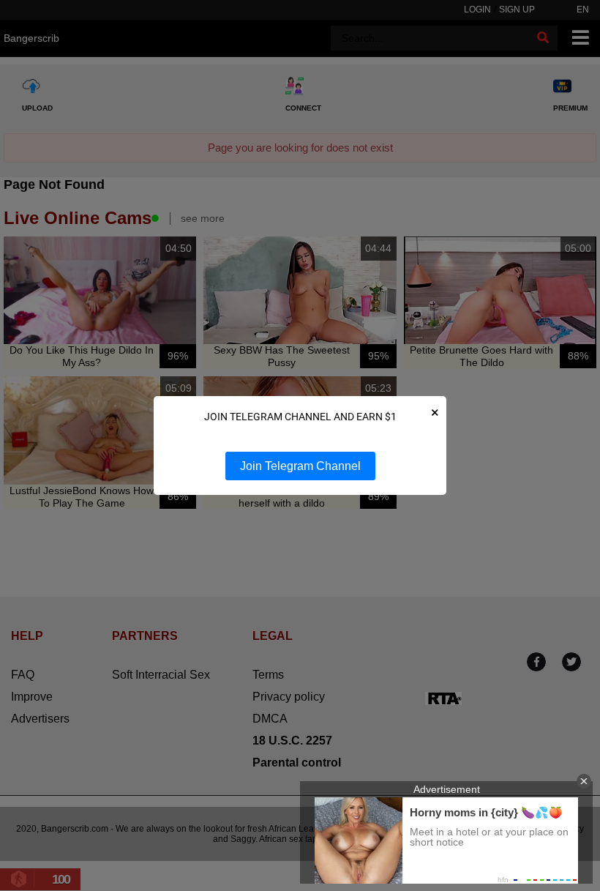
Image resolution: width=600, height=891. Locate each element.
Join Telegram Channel (300, 466)
